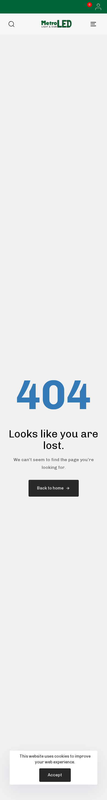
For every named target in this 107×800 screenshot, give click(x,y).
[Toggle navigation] (85, 23)
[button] (97, 7)
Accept (55, 774)
